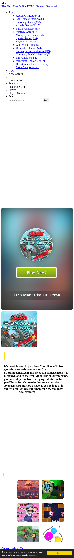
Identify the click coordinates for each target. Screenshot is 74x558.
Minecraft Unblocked (30, 60)
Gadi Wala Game (28, 44)
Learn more (33, 555)
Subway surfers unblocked (33, 51)
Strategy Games (26, 31)
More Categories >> (27, 67)
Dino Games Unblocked (32, 64)
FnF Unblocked (27, 57)
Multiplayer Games (30, 35)
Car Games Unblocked (32, 18)
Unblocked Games (29, 47)
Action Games (28, 15)
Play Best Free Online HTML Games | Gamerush (29, 6)
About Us (17, 548)
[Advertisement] (37, 157)
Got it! (59, 553)
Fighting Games (28, 41)
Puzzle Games (28, 28)
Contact (5, 548)
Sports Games (27, 38)
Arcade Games (28, 25)
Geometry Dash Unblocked (33, 54)
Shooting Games (28, 22)
